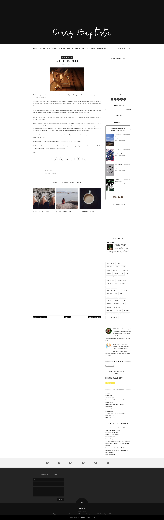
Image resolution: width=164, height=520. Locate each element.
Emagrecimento (44, 48)
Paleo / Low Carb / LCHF (113, 290)
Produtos (121, 276)
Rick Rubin (118, 168)
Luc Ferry (117, 138)
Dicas (118, 263)
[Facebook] (112, 99)
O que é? (107, 393)
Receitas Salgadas (112, 283)
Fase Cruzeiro (109, 402)
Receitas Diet (110, 280)
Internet (109, 273)
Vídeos (127, 273)
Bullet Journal (118, 307)
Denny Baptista (82, 511)
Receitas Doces (121, 280)
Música (117, 300)
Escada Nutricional (112, 313)
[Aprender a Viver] (110, 145)
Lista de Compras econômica (113, 439)
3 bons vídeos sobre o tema (112, 430)
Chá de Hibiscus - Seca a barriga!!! (122, 329)
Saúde (54, 48)
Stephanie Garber (119, 153)
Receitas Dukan (118, 273)
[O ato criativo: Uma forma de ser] (110, 175)
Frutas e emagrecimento (112, 432)
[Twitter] (115, 99)
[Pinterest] (124, 99)
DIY (83, 48)
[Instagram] (118, 99)
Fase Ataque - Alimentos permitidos (115, 400)
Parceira (117, 179)
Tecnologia (110, 300)
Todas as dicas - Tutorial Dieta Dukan (115, 413)
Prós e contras (109, 411)
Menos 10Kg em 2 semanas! (120, 344)
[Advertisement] (51, 12)
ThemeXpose (82, 517)
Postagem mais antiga (95, 317)
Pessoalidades (67, 57)
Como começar (109, 397)
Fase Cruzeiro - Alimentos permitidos (115, 404)
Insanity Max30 (124, 313)
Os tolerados (108, 406)
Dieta (117, 266)
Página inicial (67, 317)
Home (35, 48)
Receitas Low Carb (112, 297)
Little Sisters (111, 242)
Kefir (123, 300)
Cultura (70, 48)
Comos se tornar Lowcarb (112, 434)
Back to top (82, 508)
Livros (121, 293)
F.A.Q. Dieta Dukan (110, 417)
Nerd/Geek (109, 310)
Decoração (91, 48)
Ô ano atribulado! (63, 212)
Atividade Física (111, 276)
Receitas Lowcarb (110, 454)
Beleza (77, 48)
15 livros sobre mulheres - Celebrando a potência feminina (120, 245)
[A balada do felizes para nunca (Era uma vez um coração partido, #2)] (110, 160)
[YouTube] (121, 99)
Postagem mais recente (39, 317)
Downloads (122, 297)
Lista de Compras (110, 436)
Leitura (109, 303)
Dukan (108, 270)
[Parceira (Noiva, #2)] (110, 190)
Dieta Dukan (110, 266)
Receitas (62, 48)
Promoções (109, 293)
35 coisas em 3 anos (41, 212)
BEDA (108, 287)
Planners (126, 310)
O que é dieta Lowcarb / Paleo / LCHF (115, 428)
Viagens (109, 307)
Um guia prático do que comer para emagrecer (118, 441)
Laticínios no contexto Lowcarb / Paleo (115, 448)
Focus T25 (122, 283)
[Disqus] (67, 241)
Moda (123, 303)
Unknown (49, 170)
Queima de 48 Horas (112, 317)
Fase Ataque (108, 395)
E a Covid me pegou (87, 212)
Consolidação (109, 409)
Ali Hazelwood (119, 181)
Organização (102, 48)
